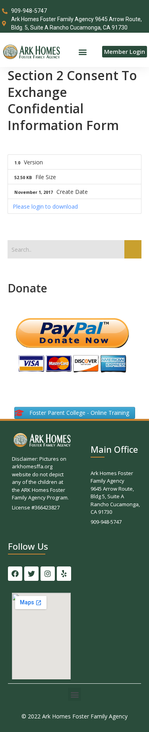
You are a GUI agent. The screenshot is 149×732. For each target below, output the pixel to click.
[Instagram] (48, 573)
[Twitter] (31, 573)
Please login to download (45, 206)
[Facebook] (15, 573)
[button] (82, 51)
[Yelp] (64, 573)
